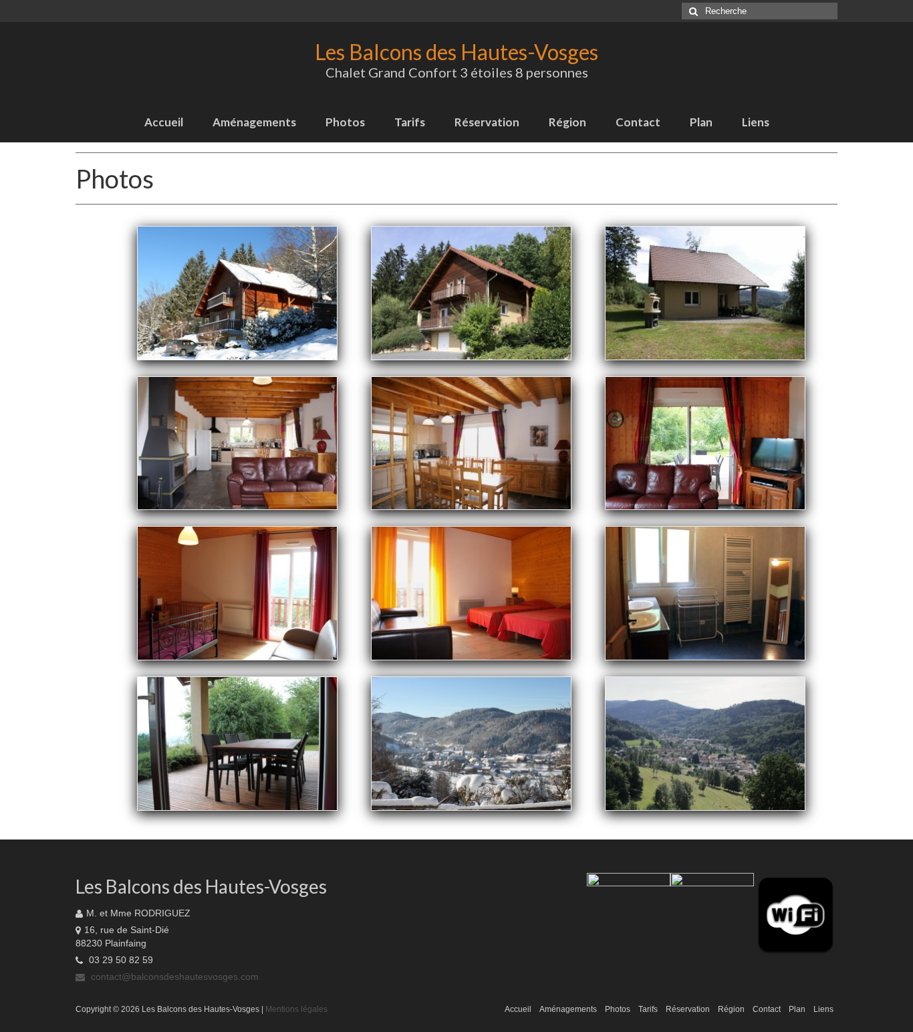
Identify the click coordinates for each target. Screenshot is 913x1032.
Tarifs (409, 122)
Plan (701, 122)
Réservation (486, 122)
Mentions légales (296, 1009)
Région (567, 122)
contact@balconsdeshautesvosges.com (173, 976)
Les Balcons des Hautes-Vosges (456, 52)
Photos (345, 122)
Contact (638, 122)
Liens (755, 122)
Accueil (163, 122)
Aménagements (254, 122)
